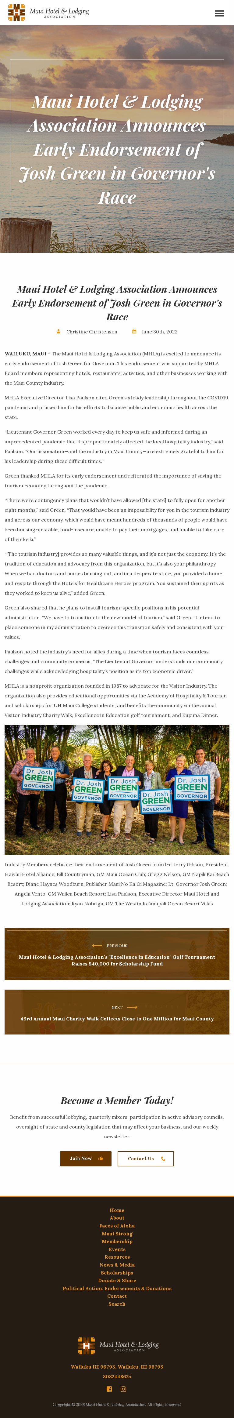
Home (117, 1210)
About (117, 1218)
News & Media (117, 1265)
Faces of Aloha (117, 1226)
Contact (117, 1296)
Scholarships (117, 1273)
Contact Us (141, 1159)
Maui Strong (117, 1234)
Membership (117, 1241)
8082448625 (117, 1376)
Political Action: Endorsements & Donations (117, 1288)
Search (117, 1304)
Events (117, 1249)
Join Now (81, 1158)
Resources (117, 1257)
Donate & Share (117, 1280)
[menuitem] (110, 1389)
